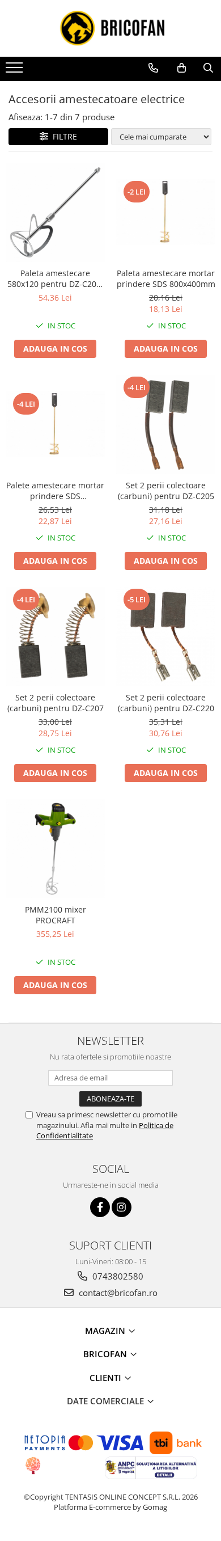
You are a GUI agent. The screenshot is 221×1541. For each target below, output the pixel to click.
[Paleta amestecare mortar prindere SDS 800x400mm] (165, 212)
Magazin (106, 1330)
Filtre (62, 136)
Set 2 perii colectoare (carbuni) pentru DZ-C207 (55, 702)
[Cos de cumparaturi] (181, 68)
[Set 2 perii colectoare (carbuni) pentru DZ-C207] (55, 636)
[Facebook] (100, 1207)
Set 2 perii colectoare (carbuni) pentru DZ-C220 (166, 702)
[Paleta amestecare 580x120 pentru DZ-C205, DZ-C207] (55, 212)
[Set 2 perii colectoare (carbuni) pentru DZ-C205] (165, 424)
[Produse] (16, 70)
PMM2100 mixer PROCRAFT (55, 915)
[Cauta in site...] (208, 68)
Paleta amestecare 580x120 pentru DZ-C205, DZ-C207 (55, 278)
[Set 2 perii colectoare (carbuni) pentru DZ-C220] (165, 636)
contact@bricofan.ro (117, 1292)
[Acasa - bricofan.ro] (110, 28)
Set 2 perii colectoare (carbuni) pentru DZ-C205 (166, 490)
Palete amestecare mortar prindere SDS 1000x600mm (55, 490)
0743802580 (116, 1276)
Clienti (107, 1377)
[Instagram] (121, 1207)
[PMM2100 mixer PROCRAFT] (55, 848)
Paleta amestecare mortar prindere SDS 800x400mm (166, 278)
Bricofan (106, 1354)
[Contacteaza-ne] (153, 68)
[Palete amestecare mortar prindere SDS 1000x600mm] (55, 424)
